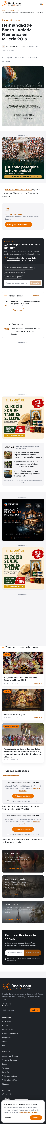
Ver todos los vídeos (10, 776)
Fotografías (6, 1037)
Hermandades (7, 1029)
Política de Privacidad (21, 958)
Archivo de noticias (9, 1076)
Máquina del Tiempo (10, 1056)
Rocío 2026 (6, 1021)
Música (4, 1041)
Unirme (35, 1010)
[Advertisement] (23, 367)
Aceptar (36, 1118)
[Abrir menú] (41, 4)
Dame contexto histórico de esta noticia (19, 268)
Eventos (16, 20)
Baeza (18, 10)
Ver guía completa (17, 224)
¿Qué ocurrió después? (13, 277)
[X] (6, 1003)
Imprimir (8, 61)
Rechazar (7, 1118)
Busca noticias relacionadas (15, 272)
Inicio (4, 10)
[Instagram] (10, 1003)
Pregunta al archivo (9, 1060)
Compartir (8, 57)
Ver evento (18, 310)
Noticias (11, 10)
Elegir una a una (24, 1112)
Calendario (36, 296)
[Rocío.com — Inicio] (11, 3)
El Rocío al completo (10, 1033)
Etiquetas (5, 1084)
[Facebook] (2, 1003)
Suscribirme (32, 952)
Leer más (36, 683)
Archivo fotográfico (9, 1080)
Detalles (34, 1112)
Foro (3, 1046)
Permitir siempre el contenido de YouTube (24, 801)
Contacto (5, 1072)
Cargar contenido (24, 796)
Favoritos (5, 1068)
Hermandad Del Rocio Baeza (18, 189)
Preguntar (35, 283)
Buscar (4, 1064)
